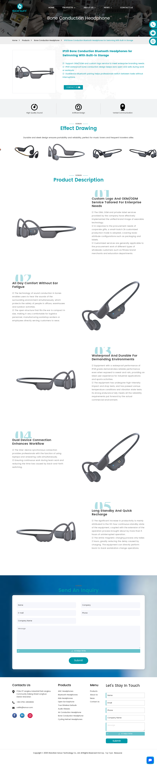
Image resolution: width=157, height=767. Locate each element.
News (92, 698)
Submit (78, 660)
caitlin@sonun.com (25, 707)
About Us (94, 694)
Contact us (72, 87)
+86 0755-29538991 (25, 702)
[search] (143, 7)
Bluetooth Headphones (68, 694)
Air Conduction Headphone (69, 712)
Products (25, 40)
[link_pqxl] (31, 715)
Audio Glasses (64, 709)
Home (14, 40)
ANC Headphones (65, 691)
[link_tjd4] (19, 8)
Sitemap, (101, 753)
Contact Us (94, 701)
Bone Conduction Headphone (46, 40)
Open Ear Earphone (66, 701)
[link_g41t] (23, 715)
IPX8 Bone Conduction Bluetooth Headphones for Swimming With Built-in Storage (98, 40)
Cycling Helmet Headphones (70, 719)
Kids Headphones (65, 698)
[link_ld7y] (16, 715)
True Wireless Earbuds (67, 705)
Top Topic (109, 753)
